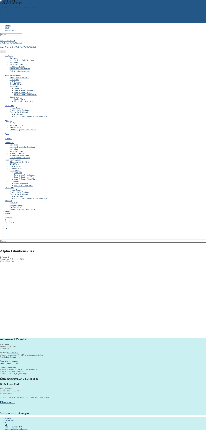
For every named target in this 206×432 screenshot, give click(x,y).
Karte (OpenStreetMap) (9, 361)
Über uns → (7, 402)
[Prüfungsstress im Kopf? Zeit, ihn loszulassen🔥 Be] (129, 286)
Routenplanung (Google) (9, 363)
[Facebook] (5, 267)
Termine (8, 26)
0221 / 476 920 (12, 353)
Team (7, 28)
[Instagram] (5, 272)
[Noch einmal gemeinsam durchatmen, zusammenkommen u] (77, 287)
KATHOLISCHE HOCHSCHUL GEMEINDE (18, 7)
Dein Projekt (9, 30)
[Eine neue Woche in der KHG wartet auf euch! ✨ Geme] (25, 305)
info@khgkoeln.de (13, 357)
